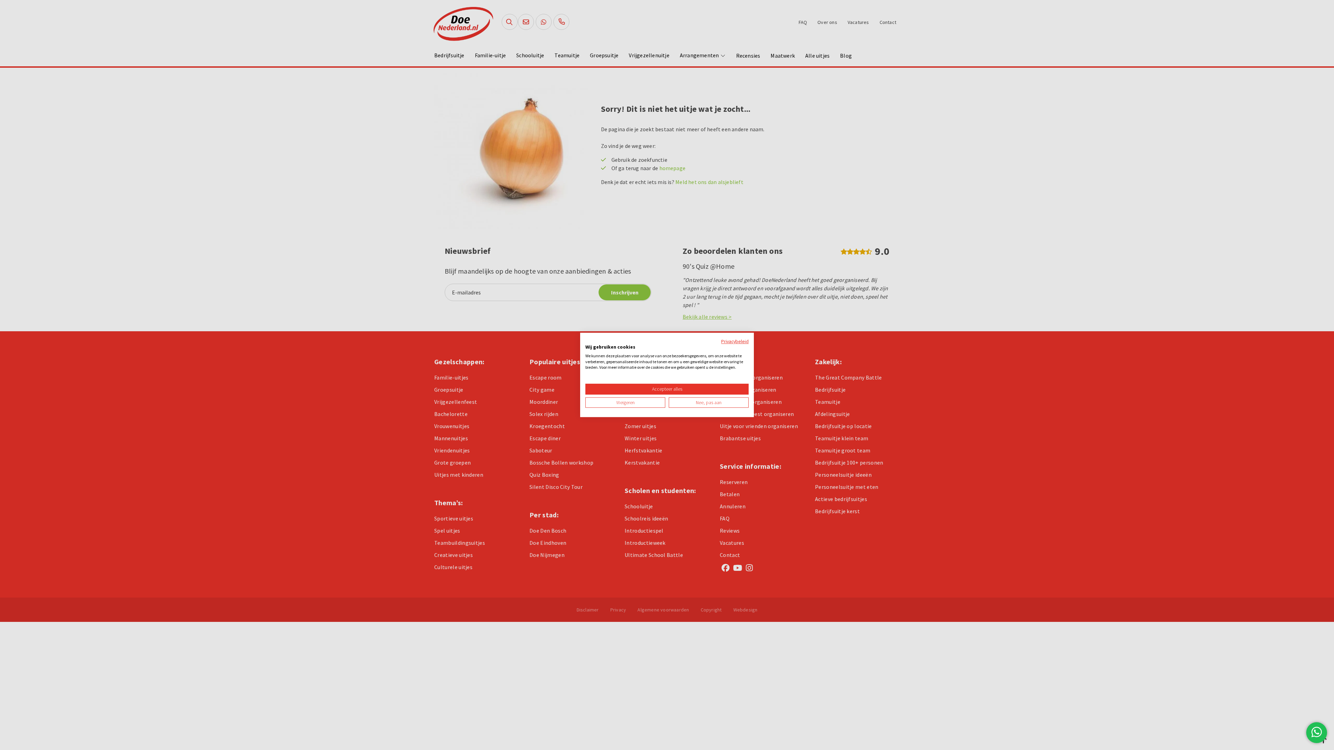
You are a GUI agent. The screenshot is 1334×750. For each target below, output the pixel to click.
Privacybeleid (735, 341)
